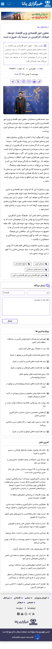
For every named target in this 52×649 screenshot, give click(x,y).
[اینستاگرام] (23, 81)
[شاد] (22, 614)
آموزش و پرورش (40, 597)
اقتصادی (17, 597)
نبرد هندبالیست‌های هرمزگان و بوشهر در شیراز (28, 367)
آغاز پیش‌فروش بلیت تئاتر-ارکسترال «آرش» (29, 549)
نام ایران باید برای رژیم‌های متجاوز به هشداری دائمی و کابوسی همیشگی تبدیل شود (25, 557)
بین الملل (6, 597)
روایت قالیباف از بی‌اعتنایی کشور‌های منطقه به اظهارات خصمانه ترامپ (28, 496)
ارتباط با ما (32, 608)
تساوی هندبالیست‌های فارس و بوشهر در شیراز (28, 355)
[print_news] (34, 81)
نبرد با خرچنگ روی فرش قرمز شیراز (32, 348)
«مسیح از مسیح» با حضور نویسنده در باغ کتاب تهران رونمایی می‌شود (25, 541)
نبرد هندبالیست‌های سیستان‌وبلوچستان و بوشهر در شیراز (26, 385)
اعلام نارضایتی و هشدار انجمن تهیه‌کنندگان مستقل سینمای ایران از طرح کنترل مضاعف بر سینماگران (26, 576)
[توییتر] (18, 81)
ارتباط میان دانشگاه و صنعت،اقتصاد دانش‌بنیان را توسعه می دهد (26, 461)
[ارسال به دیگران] (29, 81)
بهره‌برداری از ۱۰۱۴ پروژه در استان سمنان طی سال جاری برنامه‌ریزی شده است (27, 471)
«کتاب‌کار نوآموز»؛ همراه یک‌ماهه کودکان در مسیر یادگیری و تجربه (27, 452)
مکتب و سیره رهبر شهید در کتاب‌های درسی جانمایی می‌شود (26, 423)
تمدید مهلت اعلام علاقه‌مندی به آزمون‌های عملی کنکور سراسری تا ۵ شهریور (25, 515)
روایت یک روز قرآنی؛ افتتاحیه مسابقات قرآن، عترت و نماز (25, 404)
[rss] (33, 613)
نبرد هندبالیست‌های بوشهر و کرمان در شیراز (29, 431)
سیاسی (28, 597)
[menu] (2, 4)
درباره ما (19, 608)
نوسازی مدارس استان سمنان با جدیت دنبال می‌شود (25, 533)
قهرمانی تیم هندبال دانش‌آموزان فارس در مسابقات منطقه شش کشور (26, 341)
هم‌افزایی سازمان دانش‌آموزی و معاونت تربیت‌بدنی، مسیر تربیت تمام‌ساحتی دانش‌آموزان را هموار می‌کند (26, 506)
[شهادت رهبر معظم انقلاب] (26, 16)
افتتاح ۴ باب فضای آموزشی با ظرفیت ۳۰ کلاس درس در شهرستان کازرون (25, 586)
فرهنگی (20, 602)
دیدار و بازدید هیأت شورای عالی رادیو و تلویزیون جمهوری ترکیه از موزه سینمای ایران (27, 525)
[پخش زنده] (9, 4)
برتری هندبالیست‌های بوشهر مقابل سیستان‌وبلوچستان (32, 376)
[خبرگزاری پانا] (36, 4)
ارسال (10, 321)
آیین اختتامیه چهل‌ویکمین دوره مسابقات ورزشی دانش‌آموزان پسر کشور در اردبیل (27, 566)
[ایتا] (18, 614)
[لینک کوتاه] (39, 81)
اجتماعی (30, 602)
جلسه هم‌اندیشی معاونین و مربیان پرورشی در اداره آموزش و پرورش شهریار (26, 395)
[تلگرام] (12, 81)
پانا (37, 632)
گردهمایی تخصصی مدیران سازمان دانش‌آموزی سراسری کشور (27, 414)
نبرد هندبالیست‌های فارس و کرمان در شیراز (29, 361)
